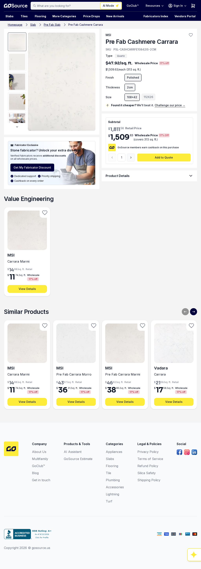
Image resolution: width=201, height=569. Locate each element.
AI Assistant (72, 452)
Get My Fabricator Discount (32, 167)
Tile (108, 473)
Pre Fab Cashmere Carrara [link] (85, 24)
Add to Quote (164, 157)
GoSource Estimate (78, 459)
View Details (27, 288)
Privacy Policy (148, 452)
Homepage (15, 24)
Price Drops (91, 16)
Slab (33, 24)
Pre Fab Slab (52, 24)
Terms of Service (150, 459)
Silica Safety (146, 473)
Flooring (40, 16)
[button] (190, 35)
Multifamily (40, 459)
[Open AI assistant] (194, 555)
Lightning (112, 494)
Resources (153, 5)
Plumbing (113, 480)
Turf (109, 501)
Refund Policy (147, 466)
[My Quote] (193, 6)
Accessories (115, 487)
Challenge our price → (170, 105)
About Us (39, 452)
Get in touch (41, 480)
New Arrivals (115, 16)
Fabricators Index (155, 16)
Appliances (114, 452)
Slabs (110, 459)
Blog (35, 473)
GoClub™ (133, 5)
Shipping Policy (148, 480)
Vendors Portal (185, 16)
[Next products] (193, 311)
